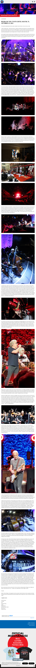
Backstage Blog (32, 625)
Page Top (32, 617)
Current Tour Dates (31, 622)
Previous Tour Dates (31, 624)
